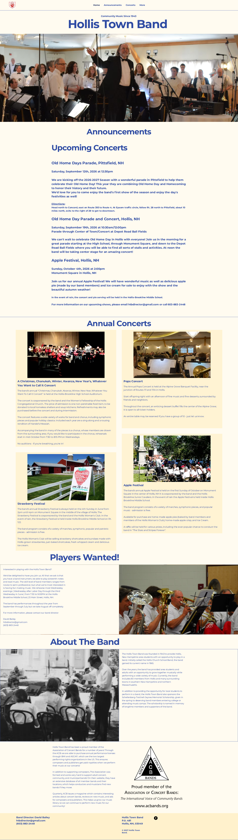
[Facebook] (156, 818)
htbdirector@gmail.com (143, 304)
